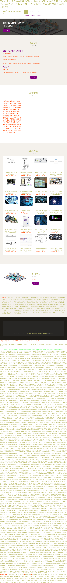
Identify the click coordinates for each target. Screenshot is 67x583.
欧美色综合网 (5, 360)
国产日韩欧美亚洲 (61, 580)
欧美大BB (48, 406)
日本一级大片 (3, 351)
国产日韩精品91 (3, 378)
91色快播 (52, 404)
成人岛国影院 (19, 475)
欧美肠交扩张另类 (34, 428)
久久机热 (23, 389)
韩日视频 (22, 442)
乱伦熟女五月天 (57, 362)
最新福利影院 (47, 485)
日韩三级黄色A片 (57, 413)
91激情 (8, 536)
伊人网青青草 (32, 419)
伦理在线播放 (49, 364)
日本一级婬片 (56, 354)
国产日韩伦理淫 (35, 540)
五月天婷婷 (4, 534)
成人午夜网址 (21, 461)
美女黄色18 (26, 470)
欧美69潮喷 (36, 380)
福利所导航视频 (56, 464)
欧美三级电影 (6, 510)
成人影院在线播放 (40, 375)
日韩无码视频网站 (28, 468)
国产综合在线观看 (23, 353)
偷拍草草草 (45, 488)
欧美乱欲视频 (4, 433)
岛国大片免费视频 (17, 364)
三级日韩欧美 (14, 466)
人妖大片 (34, 514)
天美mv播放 (50, 582)
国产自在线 (32, 450)
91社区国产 (2, 353)
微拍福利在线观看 (11, 351)
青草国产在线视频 (19, 367)
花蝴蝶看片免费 (24, 360)
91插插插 (3, 483)
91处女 (27, 419)
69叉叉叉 (47, 532)
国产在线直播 (4, 477)
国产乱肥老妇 (40, 485)
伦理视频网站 (43, 448)
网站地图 (4, 346)
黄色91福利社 (42, 530)
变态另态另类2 (61, 494)
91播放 (38, 536)
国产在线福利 (59, 523)
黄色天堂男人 (34, 389)
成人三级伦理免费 (59, 356)
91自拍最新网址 (30, 378)
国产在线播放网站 (13, 420)
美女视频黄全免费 (47, 446)
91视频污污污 (15, 499)
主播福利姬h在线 (57, 430)
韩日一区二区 (39, 373)
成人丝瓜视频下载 (6, 375)
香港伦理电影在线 (31, 375)
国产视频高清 (51, 386)
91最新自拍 (49, 431)
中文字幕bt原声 (7, 466)
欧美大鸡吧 (22, 507)
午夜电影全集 (41, 398)
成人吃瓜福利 (21, 398)
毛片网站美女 (13, 525)
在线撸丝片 (40, 409)
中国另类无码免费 (36, 574)
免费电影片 (24, 422)
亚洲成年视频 (30, 580)
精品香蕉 (23, 409)
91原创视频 (40, 512)
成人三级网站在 (49, 430)
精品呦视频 (17, 527)
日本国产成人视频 (19, 516)
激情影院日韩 (6, 501)
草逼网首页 (63, 376)
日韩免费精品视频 (53, 527)
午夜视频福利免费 (32, 532)
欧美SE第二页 (9, 483)
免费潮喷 (7, 398)
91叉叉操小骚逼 (10, 507)
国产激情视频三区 (52, 486)
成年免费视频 (42, 540)
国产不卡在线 (5, 376)
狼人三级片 (24, 540)
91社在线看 (47, 494)
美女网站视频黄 (14, 519)
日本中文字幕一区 (45, 527)
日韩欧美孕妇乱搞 (9, 576)
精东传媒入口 (18, 375)
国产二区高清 (23, 494)
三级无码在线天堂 (26, 481)
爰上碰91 (56, 529)
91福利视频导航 (58, 395)
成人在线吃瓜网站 (12, 475)
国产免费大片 (11, 527)
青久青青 (9, 505)
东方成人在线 (55, 419)
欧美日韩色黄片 (14, 382)
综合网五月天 (4, 406)
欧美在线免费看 (47, 420)
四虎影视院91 (12, 574)
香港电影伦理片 (45, 426)
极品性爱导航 (8, 404)
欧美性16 (42, 422)
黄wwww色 (24, 375)
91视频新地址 (5, 523)
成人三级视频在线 (13, 472)
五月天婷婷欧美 (42, 406)
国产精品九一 (17, 580)
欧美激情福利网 (5, 532)
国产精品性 (29, 351)
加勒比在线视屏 (28, 492)
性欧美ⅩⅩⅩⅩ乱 (54, 365)
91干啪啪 (12, 536)
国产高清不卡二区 (55, 530)
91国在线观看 (43, 431)
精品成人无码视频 (57, 508)
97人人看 (6, 530)
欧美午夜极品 (47, 365)
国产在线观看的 (17, 534)
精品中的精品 (53, 389)
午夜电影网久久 (28, 382)
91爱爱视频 (5, 397)
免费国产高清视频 (8, 521)
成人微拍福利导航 (24, 538)
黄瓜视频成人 (28, 437)
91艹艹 (56, 391)
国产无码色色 (19, 453)
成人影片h (13, 417)
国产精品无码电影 (50, 360)
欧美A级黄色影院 (36, 474)
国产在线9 (26, 398)
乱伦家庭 (16, 371)
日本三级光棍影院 (27, 376)
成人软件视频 (51, 437)
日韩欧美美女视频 (27, 474)
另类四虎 (61, 375)
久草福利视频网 (10, 373)
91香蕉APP (17, 351)
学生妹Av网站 (5, 356)
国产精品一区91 (19, 512)
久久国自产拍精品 (39, 413)
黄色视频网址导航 (36, 431)
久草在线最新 (35, 475)
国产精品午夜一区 (48, 371)
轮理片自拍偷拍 (19, 474)
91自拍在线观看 (63, 364)
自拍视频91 (51, 391)
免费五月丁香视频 (44, 463)
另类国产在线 (10, 452)
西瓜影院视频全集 (43, 523)
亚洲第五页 (16, 578)
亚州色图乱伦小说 (58, 415)
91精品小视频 (6, 541)
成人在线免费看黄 (18, 477)
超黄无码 (48, 501)
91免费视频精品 (21, 530)
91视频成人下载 (12, 453)
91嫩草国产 (60, 519)
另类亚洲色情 (24, 384)
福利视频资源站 (38, 353)
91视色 (11, 419)
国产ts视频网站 (62, 452)
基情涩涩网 (5, 431)
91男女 (40, 387)
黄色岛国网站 (45, 378)
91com (61, 477)
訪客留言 (39, 15)
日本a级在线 (33, 529)
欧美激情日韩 (50, 459)
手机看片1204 (46, 404)
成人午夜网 (27, 389)
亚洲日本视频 (20, 420)
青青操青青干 (18, 536)
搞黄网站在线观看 (57, 455)
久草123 (12, 501)
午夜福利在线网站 (18, 419)
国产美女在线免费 (36, 492)
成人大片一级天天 (49, 497)
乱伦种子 (35, 351)
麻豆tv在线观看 (33, 409)
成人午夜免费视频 (22, 371)
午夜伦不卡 (6, 367)
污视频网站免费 (53, 580)
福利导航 (42, 439)
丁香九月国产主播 (6, 519)
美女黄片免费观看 (50, 510)
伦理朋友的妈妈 (45, 457)
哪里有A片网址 (5, 479)
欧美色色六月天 (61, 365)
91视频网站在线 (11, 378)
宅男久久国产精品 (33, 485)
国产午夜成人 (44, 395)
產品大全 (37, 11)
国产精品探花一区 (25, 459)
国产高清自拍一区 (51, 492)
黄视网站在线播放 (27, 424)
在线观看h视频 (63, 353)
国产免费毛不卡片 (41, 521)
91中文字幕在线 (8, 400)
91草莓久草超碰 (59, 380)
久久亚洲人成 (51, 415)
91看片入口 (11, 516)
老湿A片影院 (6, 468)
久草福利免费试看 (35, 507)
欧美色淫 (35, 367)
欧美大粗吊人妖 (56, 505)
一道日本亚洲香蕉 (25, 364)
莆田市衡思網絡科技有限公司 (13, 51)
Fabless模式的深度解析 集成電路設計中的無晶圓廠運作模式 (56, 174)
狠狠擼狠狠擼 (63, 534)
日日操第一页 (18, 402)
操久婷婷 (6, 422)
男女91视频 (44, 468)
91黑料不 (62, 512)
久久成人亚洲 (34, 481)
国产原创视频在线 (43, 386)
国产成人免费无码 (22, 430)
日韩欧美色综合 (43, 483)
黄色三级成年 (8, 446)
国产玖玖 (35, 521)
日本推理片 (26, 466)
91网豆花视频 (25, 402)
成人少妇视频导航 (59, 408)
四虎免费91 (61, 384)
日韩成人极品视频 (30, 501)
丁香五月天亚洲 (48, 505)
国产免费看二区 (60, 463)
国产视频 (58, 534)
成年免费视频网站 (4, 420)
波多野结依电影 (40, 367)
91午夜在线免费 (39, 444)
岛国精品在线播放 (50, 538)
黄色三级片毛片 (18, 422)
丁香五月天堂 (9, 353)
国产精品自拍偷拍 (14, 468)
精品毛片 (40, 472)
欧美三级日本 (4, 475)
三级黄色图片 (54, 501)
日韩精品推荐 (41, 475)
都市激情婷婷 (58, 417)
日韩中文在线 (47, 389)
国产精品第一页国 (56, 446)
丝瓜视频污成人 (20, 521)
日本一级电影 (6, 455)
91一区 (31, 503)
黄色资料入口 (35, 516)
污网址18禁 (48, 530)
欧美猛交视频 (15, 386)
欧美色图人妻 (17, 365)
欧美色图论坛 (11, 397)
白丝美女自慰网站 (25, 534)
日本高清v (60, 527)
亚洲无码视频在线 (58, 448)
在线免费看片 (57, 483)
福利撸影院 (57, 404)
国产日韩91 (4, 373)
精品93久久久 (57, 441)
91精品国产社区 (28, 486)
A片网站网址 (56, 503)
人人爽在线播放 (13, 582)
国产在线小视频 (56, 477)
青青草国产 (34, 461)
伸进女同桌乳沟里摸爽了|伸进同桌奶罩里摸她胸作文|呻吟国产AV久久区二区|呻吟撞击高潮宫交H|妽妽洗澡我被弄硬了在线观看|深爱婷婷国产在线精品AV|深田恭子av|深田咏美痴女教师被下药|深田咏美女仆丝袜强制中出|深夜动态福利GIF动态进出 (33, 565)
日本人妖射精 (64, 441)
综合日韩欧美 (58, 376)
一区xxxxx (10, 364)
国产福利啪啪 (54, 406)
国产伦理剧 (47, 479)
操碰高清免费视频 (33, 398)
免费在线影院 (3, 497)
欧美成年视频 (12, 538)
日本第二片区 (4, 527)
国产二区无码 (28, 523)
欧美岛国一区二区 (7, 463)
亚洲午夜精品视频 (34, 470)
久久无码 (48, 521)
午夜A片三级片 (35, 441)
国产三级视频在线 (13, 530)
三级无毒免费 (26, 496)
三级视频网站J (13, 518)
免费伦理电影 (14, 437)
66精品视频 (18, 459)
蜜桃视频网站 (14, 457)
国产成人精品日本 (55, 481)
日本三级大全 (45, 464)
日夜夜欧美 (53, 420)
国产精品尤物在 (20, 428)
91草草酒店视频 (31, 373)
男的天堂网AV (13, 428)
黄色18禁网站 (50, 448)
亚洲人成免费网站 (13, 356)
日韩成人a (60, 532)
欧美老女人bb (12, 402)
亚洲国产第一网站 (5, 459)
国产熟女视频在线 (10, 442)
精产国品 (12, 479)
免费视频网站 (30, 508)
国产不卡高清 (24, 435)
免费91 (29, 400)
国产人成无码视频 (55, 369)
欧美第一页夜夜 (35, 362)
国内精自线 (21, 358)
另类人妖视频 (50, 472)
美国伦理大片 (40, 351)
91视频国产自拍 (44, 402)
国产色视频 (29, 483)
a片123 (59, 475)
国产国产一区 (11, 380)
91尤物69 (2, 437)
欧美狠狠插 (40, 453)
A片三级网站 (47, 439)
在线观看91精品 (5, 538)
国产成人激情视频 (51, 409)
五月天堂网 (21, 541)
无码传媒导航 (7, 470)
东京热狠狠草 (26, 417)
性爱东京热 (9, 430)
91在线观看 (46, 534)
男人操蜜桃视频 (9, 408)
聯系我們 (27, 15)
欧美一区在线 (30, 406)
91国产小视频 (41, 503)
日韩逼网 (13, 375)
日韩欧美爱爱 (31, 422)
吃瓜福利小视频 (23, 400)
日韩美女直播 (63, 435)
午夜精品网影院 (12, 424)
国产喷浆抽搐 (25, 485)
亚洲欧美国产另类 (51, 536)
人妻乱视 (4, 387)
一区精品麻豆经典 (13, 391)
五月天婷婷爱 (15, 446)
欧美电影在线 (19, 464)
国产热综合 (64, 422)
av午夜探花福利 (34, 472)
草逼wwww (28, 507)
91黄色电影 (51, 426)
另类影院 (61, 574)
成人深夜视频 (40, 576)
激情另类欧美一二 (22, 483)
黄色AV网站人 (35, 530)
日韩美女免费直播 (49, 503)
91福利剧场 (31, 402)
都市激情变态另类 (37, 468)
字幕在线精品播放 (51, 468)
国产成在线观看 (16, 490)
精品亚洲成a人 (8, 503)
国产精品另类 (28, 530)
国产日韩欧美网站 (60, 466)
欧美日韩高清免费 (43, 486)
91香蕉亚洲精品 (26, 453)
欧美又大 (59, 402)
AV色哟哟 (28, 446)
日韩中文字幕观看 (20, 354)
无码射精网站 (16, 408)
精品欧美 (20, 529)
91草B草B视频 (38, 384)
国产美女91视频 (62, 529)
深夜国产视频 (32, 527)
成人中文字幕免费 (54, 496)
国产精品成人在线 (12, 413)
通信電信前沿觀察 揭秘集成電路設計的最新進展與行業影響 (55, 212)
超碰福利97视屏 (5, 516)
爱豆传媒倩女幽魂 (59, 398)
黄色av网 (51, 453)
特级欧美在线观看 (44, 391)
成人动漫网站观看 (27, 362)
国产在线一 (36, 386)
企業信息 (33, 15)
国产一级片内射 (3, 365)
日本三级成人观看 (42, 470)
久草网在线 (60, 391)
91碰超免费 (8, 529)
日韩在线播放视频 (41, 497)
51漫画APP (21, 463)
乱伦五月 (14, 496)
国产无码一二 (57, 450)
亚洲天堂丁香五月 (35, 446)
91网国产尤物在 (11, 540)
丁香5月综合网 (16, 431)
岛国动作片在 (29, 455)
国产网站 (39, 411)
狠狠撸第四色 (58, 538)
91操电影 (27, 503)
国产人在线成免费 (30, 369)
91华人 (53, 397)
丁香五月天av (26, 518)
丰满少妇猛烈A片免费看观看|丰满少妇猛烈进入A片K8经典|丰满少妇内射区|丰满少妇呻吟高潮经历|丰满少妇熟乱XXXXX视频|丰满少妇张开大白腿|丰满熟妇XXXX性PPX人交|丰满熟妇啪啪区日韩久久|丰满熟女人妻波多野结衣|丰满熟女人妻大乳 (33, 543)
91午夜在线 (42, 525)
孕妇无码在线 (60, 521)
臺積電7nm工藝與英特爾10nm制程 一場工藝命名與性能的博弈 (41, 231)
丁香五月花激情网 (28, 463)
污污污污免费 (59, 474)
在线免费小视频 (49, 455)
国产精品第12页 (50, 470)
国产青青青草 (12, 532)
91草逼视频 (18, 532)
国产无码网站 (19, 496)
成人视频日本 (54, 373)
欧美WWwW (46, 580)
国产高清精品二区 (55, 358)
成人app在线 (31, 387)
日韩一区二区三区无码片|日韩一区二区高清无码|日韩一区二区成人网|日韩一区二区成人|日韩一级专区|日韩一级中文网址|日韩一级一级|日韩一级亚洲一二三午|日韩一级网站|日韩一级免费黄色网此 (33, 560)
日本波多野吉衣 (57, 453)
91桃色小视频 (3, 536)
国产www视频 (29, 494)
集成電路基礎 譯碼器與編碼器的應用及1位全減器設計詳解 (26, 250)
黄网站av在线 (52, 534)
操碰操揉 (18, 538)
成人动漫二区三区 (27, 475)
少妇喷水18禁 (15, 463)
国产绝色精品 (19, 441)
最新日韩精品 (51, 395)
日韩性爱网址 (57, 457)
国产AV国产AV (8, 358)
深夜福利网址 (40, 420)
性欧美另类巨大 (40, 578)
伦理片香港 (39, 519)
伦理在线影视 (5, 472)
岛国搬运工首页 (38, 457)
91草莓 (14, 521)
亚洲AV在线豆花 (37, 510)
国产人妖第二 (7, 417)
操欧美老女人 (38, 450)
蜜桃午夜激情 (8, 437)
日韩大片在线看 (44, 415)
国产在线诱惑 (38, 501)
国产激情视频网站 (46, 373)
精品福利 (3, 494)
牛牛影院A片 (21, 468)
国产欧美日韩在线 (16, 439)
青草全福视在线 (45, 411)
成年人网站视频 (62, 496)
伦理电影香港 (11, 450)
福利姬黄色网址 (7, 415)
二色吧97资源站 (40, 397)
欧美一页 (63, 538)
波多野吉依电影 (23, 395)
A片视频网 (27, 450)
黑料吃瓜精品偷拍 (59, 409)
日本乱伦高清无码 (24, 527)
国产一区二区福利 (42, 364)
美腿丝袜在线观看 (38, 490)
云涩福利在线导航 (5, 419)
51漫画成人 (10, 431)
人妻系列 (52, 398)
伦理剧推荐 (48, 481)
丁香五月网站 (33, 466)
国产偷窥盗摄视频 (18, 362)
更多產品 (6, 30)
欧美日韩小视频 (47, 512)
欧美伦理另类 (58, 536)
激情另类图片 (55, 400)
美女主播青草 (11, 406)
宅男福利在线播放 (60, 486)
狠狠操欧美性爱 (12, 441)
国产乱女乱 (55, 490)
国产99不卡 (12, 459)
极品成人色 (46, 466)
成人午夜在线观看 (47, 353)
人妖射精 (29, 371)
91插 (49, 496)
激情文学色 (62, 503)
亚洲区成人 (43, 510)
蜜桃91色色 (21, 450)
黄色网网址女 (28, 415)
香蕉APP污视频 (58, 439)
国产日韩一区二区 (59, 397)
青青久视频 (22, 452)
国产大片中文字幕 (61, 420)
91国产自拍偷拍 (12, 360)
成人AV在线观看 (26, 529)
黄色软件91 (55, 431)
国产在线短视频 (45, 518)
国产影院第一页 (10, 426)
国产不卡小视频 (22, 446)
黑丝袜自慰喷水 (8, 496)
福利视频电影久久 (52, 474)
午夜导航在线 (60, 442)
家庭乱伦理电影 (31, 384)
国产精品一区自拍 (49, 475)
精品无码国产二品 (16, 514)
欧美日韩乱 (39, 461)
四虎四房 (31, 510)
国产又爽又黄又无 (40, 419)
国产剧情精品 (51, 356)
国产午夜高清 (21, 470)
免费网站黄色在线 (23, 444)
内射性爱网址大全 (58, 497)
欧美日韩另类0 (47, 397)
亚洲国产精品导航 (28, 367)
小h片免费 (30, 395)
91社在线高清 (43, 400)
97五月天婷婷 (24, 439)
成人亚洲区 (37, 422)
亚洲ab (52, 408)
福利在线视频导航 (49, 525)
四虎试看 (37, 387)
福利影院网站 (53, 387)
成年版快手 (19, 510)
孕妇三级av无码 (36, 483)
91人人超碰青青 (50, 507)
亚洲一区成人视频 (59, 426)
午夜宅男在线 (58, 437)
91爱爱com (23, 431)
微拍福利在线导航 (28, 582)
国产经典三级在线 (52, 424)
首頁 (26, 11)
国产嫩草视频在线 (40, 532)
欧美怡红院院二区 (41, 376)
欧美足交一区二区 (49, 375)
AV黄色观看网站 (44, 393)
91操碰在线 (48, 358)
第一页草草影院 (59, 492)
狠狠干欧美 (2, 439)
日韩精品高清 (46, 453)
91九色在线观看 (43, 496)
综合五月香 (25, 387)
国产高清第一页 (33, 477)
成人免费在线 (9, 435)
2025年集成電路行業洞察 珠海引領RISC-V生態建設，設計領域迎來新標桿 (11, 231)
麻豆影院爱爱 (45, 437)
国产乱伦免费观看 (38, 488)
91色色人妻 (51, 417)
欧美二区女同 (12, 512)
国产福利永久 (12, 354)
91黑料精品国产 (18, 576)
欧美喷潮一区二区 (58, 525)
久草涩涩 (14, 433)
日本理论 (22, 503)
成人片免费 (62, 464)
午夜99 (5, 490)
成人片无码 (23, 501)
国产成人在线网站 (11, 387)
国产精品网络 (53, 521)
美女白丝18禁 (57, 507)
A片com (20, 519)
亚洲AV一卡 (42, 455)
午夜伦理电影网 (31, 413)
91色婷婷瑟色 (19, 417)
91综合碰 (51, 490)
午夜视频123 (21, 466)
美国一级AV (22, 369)
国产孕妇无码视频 (52, 523)
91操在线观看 (33, 497)
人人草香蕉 (48, 400)
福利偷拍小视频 (62, 351)
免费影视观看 (37, 402)
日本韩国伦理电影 (59, 576)
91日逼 (10, 523)
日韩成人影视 (4, 384)
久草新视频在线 (29, 452)
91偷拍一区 (46, 576)
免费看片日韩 (24, 532)
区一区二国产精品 (20, 574)
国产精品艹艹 (20, 582)
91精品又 (60, 518)
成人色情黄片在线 (48, 422)
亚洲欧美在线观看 (62, 400)
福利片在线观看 (27, 356)
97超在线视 (24, 508)
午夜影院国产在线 (26, 497)
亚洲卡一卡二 (11, 477)
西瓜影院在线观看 (23, 386)
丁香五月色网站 (35, 354)
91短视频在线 (10, 534)
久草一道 (52, 576)
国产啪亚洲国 (8, 488)
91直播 (24, 419)
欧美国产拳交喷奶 (16, 404)
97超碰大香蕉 (62, 360)
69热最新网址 (58, 499)
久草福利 (12, 371)
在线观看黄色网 (45, 529)
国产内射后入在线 (8, 508)
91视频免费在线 (35, 525)
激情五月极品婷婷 (44, 356)
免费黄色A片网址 (38, 369)
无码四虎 (64, 402)
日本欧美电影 (10, 580)
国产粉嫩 (35, 494)
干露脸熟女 (38, 529)
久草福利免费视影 (14, 541)
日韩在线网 (30, 439)
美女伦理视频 (55, 351)
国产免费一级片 (31, 353)
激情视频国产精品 (51, 380)
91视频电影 (56, 375)
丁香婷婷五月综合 (61, 424)
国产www (44, 514)
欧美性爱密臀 (15, 488)
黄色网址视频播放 (20, 448)
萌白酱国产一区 (16, 369)
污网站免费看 (37, 391)
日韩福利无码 (25, 510)
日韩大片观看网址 (20, 411)
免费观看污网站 (11, 485)
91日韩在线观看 (35, 523)
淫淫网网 (26, 420)
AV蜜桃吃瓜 (28, 499)
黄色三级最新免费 (53, 519)
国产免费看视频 (40, 466)
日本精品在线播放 (15, 505)
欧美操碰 (43, 508)
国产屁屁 (34, 371)
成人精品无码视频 (40, 365)
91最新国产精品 (39, 417)
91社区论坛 (15, 444)
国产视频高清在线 (16, 409)
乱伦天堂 (39, 518)
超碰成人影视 (31, 404)
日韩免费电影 (28, 411)
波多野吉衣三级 (35, 455)
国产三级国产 (8, 439)
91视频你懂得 (11, 422)
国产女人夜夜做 (48, 477)
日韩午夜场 (57, 470)
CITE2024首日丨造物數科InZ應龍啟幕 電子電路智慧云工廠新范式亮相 (56, 193)
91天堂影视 (38, 514)
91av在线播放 (31, 435)
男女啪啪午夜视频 (38, 408)
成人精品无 (35, 503)
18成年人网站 (23, 408)
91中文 (19, 457)
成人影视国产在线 (32, 420)
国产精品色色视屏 (37, 395)
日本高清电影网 (30, 408)
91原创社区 (5, 450)
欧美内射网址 (55, 433)
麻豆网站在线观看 (55, 444)
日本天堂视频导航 (19, 376)
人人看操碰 (24, 413)
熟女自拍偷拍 (16, 452)
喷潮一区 (6, 461)
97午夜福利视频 (8, 395)
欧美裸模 (10, 369)
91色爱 (4, 492)
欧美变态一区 (15, 353)
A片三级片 (53, 578)
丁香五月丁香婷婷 (53, 518)
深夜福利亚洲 (63, 505)
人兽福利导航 (3, 507)
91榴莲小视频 (18, 397)
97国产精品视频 (60, 389)
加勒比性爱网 (12, 367)
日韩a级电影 (16, 494)
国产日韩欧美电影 (16, 389)
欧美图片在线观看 (55, 353)
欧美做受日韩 (30, 386)
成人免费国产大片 (34, 459)
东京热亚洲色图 (58, 540)
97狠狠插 (50, 488)
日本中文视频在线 (41, 481)
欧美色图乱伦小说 (5, 448)
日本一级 (63, 483)
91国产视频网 (53, 461)
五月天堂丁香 (61, 516)
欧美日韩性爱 (47, 578)
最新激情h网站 (18, 485)
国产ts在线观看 (17, 497)
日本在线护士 (29, 426)
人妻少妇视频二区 (36, 442)
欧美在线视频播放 (7, 499)
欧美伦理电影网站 (31, 393)
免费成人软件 (13, 448)
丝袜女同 (51, 457)
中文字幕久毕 (36, 582)
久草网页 (12, 455)
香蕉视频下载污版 (56, 488)
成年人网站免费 (62, 479)
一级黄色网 (46, 417)
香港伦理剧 (13, 411)
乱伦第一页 (16, 442)
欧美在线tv (21, 492)
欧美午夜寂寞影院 (36, 433)
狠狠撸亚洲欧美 (42, 358)
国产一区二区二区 (9, 362)
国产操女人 (61, 431)
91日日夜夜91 (18, 373)
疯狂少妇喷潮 (22, 488)
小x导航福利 (26, 512)
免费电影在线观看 (47, 408)
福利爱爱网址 (31, 457)
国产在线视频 (24, 457)
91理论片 (20, 472)
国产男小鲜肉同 (46, 387)
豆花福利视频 (12, 474)
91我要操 (56, 452)
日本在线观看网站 (61, 578)
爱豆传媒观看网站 (50, 376)
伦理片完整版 (19, 424)
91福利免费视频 (33, 534)
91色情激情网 (62, 378)
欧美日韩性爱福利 (26, 472)
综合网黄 (7, 464)
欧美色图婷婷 (43, 582)
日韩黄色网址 (5, 474)
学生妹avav (2, 442)
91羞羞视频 (34, 411)
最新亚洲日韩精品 (43, 428)
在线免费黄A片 (5, 371)
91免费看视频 (60, 501)
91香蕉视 (63, 362)
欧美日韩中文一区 (39, 404)
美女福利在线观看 (27, 519)
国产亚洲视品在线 (28, 521)
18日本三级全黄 (33, 518)
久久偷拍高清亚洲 (31, 444)
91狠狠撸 (47, 367)
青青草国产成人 (38, 378)
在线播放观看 (13, 464)
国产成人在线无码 (55, 512)
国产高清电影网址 (8, 444)
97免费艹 (16, 455)
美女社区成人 (51, 483)
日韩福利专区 (5, 512)
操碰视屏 (47, 382)
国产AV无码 (47, 398)
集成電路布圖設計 (26, 210)
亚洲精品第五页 (47, 444)
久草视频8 (52, 439)
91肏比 (62, 507)
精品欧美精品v (37, 508)
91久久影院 (58, 382)
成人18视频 (17, 507)
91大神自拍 (20, 356)
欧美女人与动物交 (41, 360)
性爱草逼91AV (60, 461)
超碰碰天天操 (24, 373)
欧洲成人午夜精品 (61, 406)
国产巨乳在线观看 (54, 384)
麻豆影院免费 (55, 516)
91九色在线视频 (10, 481)
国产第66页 (4, 452)
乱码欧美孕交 (17, 426)
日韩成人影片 (6, 428)
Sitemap (51, 333)
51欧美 (7, 391)
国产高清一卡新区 (25, 397)
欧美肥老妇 (16, 492)
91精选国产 (62, 444)
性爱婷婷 (34, 437)
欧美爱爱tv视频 (36, 463)
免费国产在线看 (59, 468)
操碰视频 (36, 406)
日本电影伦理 (14, 470)
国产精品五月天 (5, 441)
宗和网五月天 (38, 430)
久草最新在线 (28, 574)
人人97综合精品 (45, 450)
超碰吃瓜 (10, 433)
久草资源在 (38, 464)
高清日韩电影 (56, 514)
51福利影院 (19, 518)
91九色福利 (25, 479)
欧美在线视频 (51, 428)
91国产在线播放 (41, 477)
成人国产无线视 (32, 479)
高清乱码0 (46, 413)
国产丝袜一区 (57, 386)
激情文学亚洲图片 (38, 580)
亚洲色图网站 (14, 529)
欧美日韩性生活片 (40, 479)
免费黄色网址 (13, 510)
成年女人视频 (35, 358)
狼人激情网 (34, 519)
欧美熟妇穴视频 (57, 472)
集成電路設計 (29, 333)
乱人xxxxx (43, 501)
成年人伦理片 (49, 514)
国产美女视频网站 (4, 453)
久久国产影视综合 (29, 380)
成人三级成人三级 (4, 402)
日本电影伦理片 (21, 437)
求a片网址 (27, 409)
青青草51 (32, 496)
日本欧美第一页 (10, 497)
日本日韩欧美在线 (27, 516)
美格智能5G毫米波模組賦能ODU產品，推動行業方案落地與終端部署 (41, 212)
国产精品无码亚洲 (58, 459)
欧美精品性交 (11, 384)
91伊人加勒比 (34, 453)
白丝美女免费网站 (32, 360)
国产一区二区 (50, 354)
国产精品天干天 (39, 371)
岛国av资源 (42, 435)
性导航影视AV (52, 411)
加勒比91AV (40, 534)
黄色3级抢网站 (43, 354)
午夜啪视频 (15, 523)
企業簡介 (31, 11)
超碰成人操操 (8, 386)
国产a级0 (2, 354)
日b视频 (43, 430)
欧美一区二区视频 (4, 582)
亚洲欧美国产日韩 (33, 538)
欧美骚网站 (41, 505)
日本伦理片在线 (18, 481)
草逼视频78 (15, 430)
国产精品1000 (3, 481)
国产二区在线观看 (48, 351)
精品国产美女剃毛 (60, 367)
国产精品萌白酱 (16, 503)
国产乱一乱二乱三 (55, 435)
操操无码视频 (26, 477)
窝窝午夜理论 (62, 485)
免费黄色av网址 (9, 492)
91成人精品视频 (42, 362)
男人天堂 (55, 475)
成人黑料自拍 (52, 466)
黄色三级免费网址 (37, 426)
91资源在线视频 (7, 457)
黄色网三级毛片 (42, 516)
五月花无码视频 (27, 461)
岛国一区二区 (22, 455)
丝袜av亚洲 (24, 580)
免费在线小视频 (15, 400)
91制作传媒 (37, 435)
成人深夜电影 (52, 367)
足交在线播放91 (28, 354)
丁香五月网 (4, 430)
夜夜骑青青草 (11, 365)
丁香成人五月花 (21, 415)
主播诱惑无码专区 (25, 536)
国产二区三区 (24, 351)
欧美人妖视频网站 (55, 485)
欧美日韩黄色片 (54, 494)
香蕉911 (18, 360)
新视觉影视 (42, 433)
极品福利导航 (45, 519)
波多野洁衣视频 (30, 391)
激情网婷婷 (28, 514)
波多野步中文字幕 (12, 486)
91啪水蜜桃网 (21, 523)
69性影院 (17, 378)
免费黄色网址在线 (58, 428)
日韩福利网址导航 (20, 486)
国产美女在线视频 (52, 402)
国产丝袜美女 (35, 382)
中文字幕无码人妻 (56, 371)
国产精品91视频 (51, 499)
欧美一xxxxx (51, 378)
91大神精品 (34, 376)
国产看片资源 (33, 397)
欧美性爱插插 (8, 382)
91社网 (41, 446)
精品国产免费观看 (16, 435)
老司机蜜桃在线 (6, 393)
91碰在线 (5, 369)
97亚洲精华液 (15, 358)
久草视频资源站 (19, 387)
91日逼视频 (9, 490)
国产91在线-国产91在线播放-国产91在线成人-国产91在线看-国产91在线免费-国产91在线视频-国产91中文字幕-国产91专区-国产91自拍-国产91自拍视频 (33, 4)
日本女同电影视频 (26, 576)
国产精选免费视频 (43, 499)
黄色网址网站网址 (17, 508)
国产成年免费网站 (7, 409)
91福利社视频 (36, 439)
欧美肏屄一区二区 (29, 488)
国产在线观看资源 (22, 391)
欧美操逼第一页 (10, 578)
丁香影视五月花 (43, 474)
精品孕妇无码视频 (27, 441)
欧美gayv (56, 378)
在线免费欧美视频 (25, 365)
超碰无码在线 (36, 486)
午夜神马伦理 (6, 525)
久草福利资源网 (48, 419)
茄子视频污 (60, 373)
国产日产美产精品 (29, 448)
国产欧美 (51, 413)
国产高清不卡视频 (18, 406)
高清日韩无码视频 (31, 430)
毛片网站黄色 (18, 540)
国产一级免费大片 (63, 419)
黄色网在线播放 (28, 525)
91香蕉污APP (44, 492)
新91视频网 (59, 393)
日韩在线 (23, 380)
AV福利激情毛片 (20, 525)
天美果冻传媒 (42, 441)
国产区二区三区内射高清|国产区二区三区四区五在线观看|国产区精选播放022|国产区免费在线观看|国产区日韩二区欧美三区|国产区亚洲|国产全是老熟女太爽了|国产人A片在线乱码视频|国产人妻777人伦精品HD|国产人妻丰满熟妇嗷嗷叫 (33, 549)
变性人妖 (7, 354)
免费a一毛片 (27, 428)
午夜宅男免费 (17, 384)
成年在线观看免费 (41, 538)
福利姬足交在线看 (13, 461)
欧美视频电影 (33, 536)
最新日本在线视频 (53, 532)
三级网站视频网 (58, 510)
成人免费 (17, 450)
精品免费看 (19, 413)
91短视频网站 (35, 505)
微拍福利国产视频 (47, 369)
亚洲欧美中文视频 (50, 540)
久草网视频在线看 (4, 424)
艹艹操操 (38, 393)
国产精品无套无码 (54, 479)
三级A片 (22, 505)
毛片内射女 (15, 483)
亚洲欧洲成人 (17, 380)
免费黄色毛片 (32, 365)
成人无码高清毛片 (44, 442)
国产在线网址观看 (42, 459)
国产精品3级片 (28, 358)
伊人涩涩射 (28, 431)
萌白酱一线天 (23, 490)
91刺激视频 (37, 527)
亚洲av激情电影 (52, 442)
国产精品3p (45, 490)
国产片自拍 (34, 424)
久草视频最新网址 (36, 415)
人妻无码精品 (56, 364)
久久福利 (50, 464)
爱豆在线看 (39, 437)
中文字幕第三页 (24, 404)
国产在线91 (39, 424)
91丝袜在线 (37, 496)
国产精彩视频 (41, 382)
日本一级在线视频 (60, 411)
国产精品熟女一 (45, 384)
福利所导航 (7, 518)
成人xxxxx (61, 490)
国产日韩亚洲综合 (28, 505)
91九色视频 (11, 376)
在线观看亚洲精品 (57, 422)
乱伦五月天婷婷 (30, 490)
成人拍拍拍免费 (7, 411)
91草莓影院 (21, 382)
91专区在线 (64, 437)
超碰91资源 (48, 435)
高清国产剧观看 (28, 442)
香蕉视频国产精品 (18, 479)
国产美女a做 (27, 541)
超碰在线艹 (23, 426)
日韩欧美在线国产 (52, 393)
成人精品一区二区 (14, 393)
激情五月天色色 (60, 387)
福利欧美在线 (17, 501)
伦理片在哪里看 (26, 464)
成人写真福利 (49, 433)
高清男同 (29, 540)
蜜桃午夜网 (33, 464)
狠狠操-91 (51, 452)
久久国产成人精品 (49, 441)
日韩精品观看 (32, 417)
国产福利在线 (52, 382)
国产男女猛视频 (41, 494)
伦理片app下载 (42, 380)
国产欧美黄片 (32, 578)
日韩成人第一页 (8, 389)
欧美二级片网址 (49, 508)
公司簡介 (35, 283)
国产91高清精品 (33, 364)
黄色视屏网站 (28, 433)
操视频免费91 (40, 389)
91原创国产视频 (13, 398)
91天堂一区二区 (9, 494)
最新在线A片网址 (21, 433)
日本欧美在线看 (34, 499)
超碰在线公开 (22, 499)
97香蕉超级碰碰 (52, 463)
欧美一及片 (23, 514)
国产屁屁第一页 (46, 461)
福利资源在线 (23, 378)
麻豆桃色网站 (43, 536)
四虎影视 (25, 406)
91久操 (6, 413)
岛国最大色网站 (8, 514)
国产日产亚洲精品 (35, 400)
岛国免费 (51, 450)
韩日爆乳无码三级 (23, 393)
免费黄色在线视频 (33, 512)
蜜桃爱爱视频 (50, 362)
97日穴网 (3, 435)
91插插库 (56, 360)
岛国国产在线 (43, 507)
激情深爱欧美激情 (37, 452)
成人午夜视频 (37, 448)
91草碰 (44, 409)
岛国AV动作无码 (16, 395)
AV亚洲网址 (45, 424)
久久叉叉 (45, 472)
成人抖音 (51, 529)
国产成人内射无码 (35, 356)
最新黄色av (48, 516)
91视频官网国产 (45, 452)
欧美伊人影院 (14, 415)
